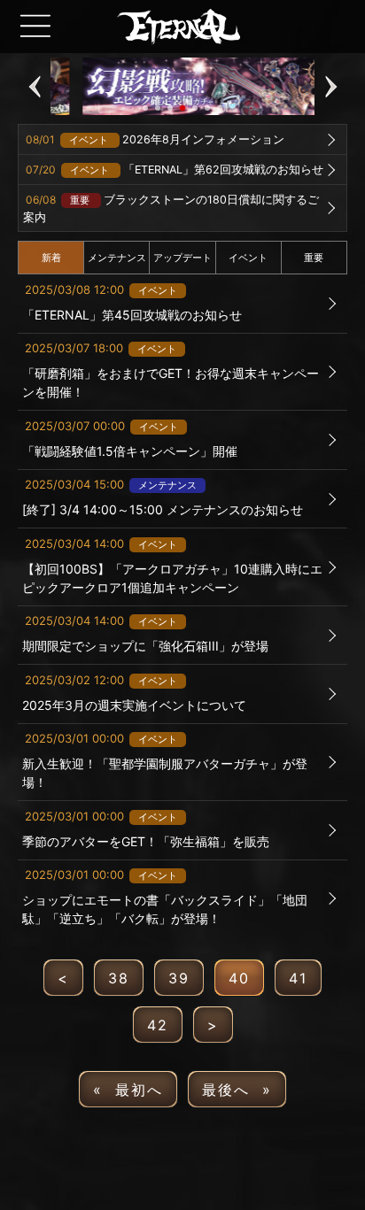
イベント (248, 257)
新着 (51, 257)
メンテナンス (117, 257)
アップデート (182, 257)
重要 (313, 257)
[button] (34, 86)
